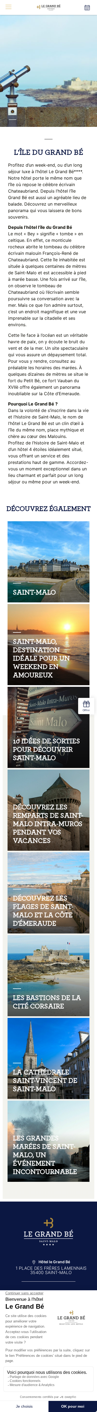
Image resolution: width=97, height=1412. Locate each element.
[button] (8, 7)
